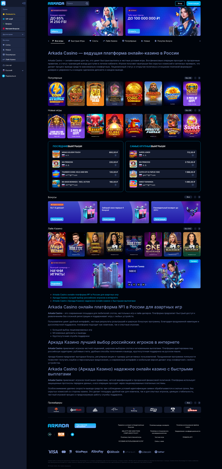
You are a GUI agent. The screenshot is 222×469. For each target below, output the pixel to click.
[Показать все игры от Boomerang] (134, 410)
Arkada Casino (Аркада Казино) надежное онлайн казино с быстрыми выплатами (94, 301)
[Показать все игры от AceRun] (76, 410)
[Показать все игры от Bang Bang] (192, 410)
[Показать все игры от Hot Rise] (153, 410)
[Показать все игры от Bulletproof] (114, 410)
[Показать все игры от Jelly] (95, 410)
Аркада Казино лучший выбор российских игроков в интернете (85, 297)
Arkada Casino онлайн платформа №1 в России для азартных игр (86, 294)
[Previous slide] (49, 41)
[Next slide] (199, 41)
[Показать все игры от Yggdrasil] (56, 410)
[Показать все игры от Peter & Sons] (173, 410)
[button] (115, 32)
